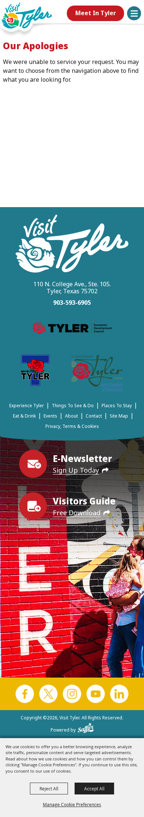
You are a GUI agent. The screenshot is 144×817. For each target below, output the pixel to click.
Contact (94, 416)
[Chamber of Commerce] (97, 374)
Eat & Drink (24, 416)
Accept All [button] (94, 788)
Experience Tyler (26, 405)
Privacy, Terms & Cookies (72, 426)
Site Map (119, 416)
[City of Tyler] (35, 371)
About (71, 416)
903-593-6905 (72, 302)
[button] (134, 13)
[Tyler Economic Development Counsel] (72, 329)
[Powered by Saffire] (86, 726)
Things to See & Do (73, 405)
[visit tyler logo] (72, 245)
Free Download (76, 512)
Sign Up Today (76, 470)
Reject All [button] (49, 788)
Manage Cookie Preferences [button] (72, 804)
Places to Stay (117, 405)
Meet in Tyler (95, 13)
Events (50, 416)
